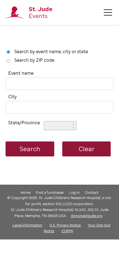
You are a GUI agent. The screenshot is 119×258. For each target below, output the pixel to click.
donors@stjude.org (86, 215)
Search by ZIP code (34, 60)
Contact (92, 192)
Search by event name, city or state (51, 51)
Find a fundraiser (50, 192)
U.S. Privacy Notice (65, 225)
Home (25, 192)
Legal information (27, 225)
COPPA (67, 230)
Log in (74, 192)
